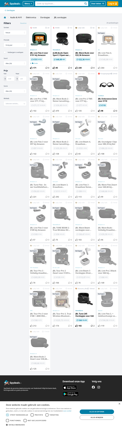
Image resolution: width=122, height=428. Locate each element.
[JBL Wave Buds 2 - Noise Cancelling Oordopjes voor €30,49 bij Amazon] (62, 92)
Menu (27, 3)
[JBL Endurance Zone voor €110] (107, 92)
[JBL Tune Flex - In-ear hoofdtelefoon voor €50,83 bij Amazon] (39, 178)
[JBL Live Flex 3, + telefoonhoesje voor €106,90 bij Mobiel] (107, 307)
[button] (41, 424)
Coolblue (101, 95)
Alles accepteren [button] (96, 412)
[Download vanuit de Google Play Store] (71, 394)
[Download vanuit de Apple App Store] (70, 387)
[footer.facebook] (93, 387)
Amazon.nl (33, 50)
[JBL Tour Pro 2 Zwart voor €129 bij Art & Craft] (62, 264)
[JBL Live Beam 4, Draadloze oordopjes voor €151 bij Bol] (85, 135)
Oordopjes (11, 10)
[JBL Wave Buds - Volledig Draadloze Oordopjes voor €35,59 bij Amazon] (107, 221)
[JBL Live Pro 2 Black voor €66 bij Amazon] (107, 264)
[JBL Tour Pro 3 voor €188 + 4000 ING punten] (39, 307)
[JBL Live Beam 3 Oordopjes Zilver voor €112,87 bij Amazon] (85, 264)
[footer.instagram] (98, 387)
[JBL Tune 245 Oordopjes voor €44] (85, 307)
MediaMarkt (56, 50)
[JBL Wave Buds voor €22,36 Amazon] (85, 48)
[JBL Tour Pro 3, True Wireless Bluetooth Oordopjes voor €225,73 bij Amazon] (62, 307)
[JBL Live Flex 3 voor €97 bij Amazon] (39, 135)
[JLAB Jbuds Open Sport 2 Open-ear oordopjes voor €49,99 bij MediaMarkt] (62, 48)
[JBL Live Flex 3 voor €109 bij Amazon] (39, 221)
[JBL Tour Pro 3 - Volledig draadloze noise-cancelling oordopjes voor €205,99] (39, 264)
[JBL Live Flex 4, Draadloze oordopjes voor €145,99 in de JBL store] (107, 48)
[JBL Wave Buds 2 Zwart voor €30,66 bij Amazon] (39, 350)
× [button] (119, 404)
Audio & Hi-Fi (16, 17)
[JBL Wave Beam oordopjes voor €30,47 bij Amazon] (85, 221)
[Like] (31, 68)
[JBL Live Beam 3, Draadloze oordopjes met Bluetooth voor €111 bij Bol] (62, 178)
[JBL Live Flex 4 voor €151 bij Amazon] (39, 48)
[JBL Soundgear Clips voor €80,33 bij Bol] (107, 135)
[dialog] (61, 414)
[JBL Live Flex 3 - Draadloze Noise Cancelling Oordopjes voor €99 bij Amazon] (85, 178)
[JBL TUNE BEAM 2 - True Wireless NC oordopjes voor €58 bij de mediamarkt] (62, 221)
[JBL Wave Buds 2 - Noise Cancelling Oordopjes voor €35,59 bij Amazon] (62, 135)
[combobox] (15, 103)
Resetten (23, 23)
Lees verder (67, 411)
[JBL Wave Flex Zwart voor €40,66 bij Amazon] (107, 178)
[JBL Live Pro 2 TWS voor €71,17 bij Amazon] (39, 92)
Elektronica (31, 17)
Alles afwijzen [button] (97, 417)
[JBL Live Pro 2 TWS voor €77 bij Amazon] (85, 92)
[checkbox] (5, 52)
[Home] (5, 17)
